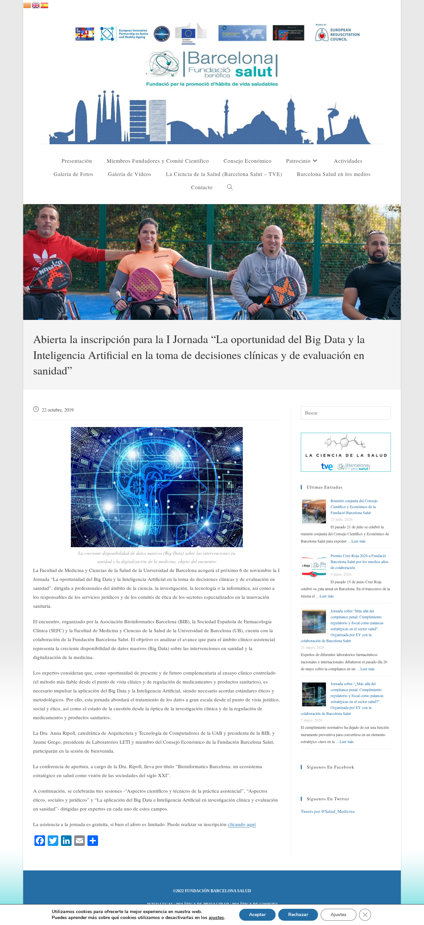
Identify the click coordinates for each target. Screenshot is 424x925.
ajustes (216, 918)
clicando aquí (242, 824)
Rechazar (298, 914)
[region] (212, 262)
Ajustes (338, 914)
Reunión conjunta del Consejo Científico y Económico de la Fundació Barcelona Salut (354, 506)
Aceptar (257, 914)
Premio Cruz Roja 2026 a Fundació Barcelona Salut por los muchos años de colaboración (360, 561)
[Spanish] (44, 4)
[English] (36, 4)
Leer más (358, 541)
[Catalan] (27, 4)
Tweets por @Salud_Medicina (328, 811)
